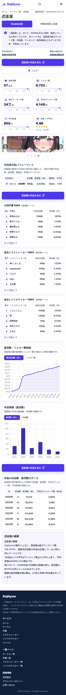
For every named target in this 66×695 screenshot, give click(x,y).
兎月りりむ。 (16, 221)
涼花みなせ (15, 216)
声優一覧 (7, 658)
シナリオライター (11, 638)
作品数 (25, 417)
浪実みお (14, 237)
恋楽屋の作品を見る (31, 62)
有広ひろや (15, 326)
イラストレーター (11, 635)
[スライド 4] (38, 155)
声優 (5, 631)
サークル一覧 (15, 12)
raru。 (13, 279)
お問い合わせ (9, 685)
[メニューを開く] (61, 4)
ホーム (4, 12)
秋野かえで (15, 232)
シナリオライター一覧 (13, 665)
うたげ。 (14, 274)
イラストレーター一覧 (13, 662)
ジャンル (7, 642)
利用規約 (7, 677)
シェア (34, 70)
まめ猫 (13, 284)
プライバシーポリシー (13, 681)
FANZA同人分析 (49, 24)
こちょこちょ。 (17, 310)
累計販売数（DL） (13, 358)
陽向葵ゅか (15, 226)
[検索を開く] (40, 4)
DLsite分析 (17, 24)
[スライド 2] (31, 155)
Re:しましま (15, 263)
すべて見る (9, 243)
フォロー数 (31, 358)
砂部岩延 (14, 321)
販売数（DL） (12, 417)
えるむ (13, 331)
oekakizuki (15, 269)
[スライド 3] (35, 155)
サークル (7, 627)
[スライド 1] (28, 155)
